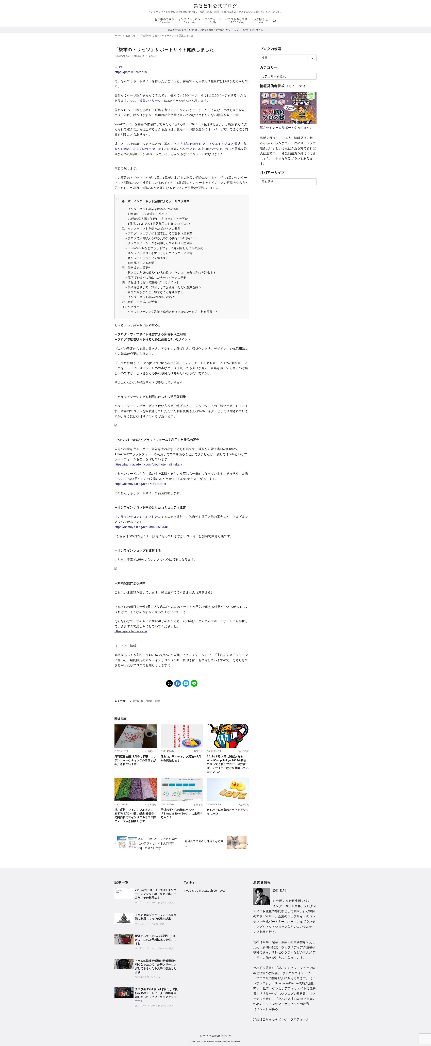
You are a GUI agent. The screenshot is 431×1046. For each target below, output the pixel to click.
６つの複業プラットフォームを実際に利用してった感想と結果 (156, 916)
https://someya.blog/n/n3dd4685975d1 (141, 527)
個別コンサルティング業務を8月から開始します (181, 758)
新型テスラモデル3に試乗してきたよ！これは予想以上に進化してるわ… (156, 939)
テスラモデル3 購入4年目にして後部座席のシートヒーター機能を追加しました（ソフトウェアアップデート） (156, 995)
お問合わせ (261, 21)
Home (118, 35)
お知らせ (131, 35)
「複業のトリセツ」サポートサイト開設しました (166, 35)
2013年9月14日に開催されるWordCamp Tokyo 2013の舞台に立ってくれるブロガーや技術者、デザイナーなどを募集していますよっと (227, 764)
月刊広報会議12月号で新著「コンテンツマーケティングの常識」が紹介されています (135, 760)
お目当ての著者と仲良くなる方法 (204, 843)
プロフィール (213, 21)
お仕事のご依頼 (164, 21)
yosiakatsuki (214, 1041)
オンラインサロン (189, 21)
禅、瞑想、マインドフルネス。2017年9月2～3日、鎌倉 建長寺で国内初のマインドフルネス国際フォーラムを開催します (135, 815)
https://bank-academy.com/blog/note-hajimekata (148, 464)
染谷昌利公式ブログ (215, 5)
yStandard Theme (198, 1041)
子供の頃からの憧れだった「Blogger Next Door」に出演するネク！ (182, 813)
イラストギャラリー (237, 21)
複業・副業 (153, 701)
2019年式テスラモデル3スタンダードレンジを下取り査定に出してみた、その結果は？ (156, 893)
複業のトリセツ (150, 100)
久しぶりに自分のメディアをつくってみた (227, 811)
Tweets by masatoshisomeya (204, 890)
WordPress (235, 1041)
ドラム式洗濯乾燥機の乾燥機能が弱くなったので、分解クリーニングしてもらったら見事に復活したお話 (156, 966)
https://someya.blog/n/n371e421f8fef (140, 484)
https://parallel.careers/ (130, 72)
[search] (312, 58)
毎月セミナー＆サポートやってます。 (286, 127)
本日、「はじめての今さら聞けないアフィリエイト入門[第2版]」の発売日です (157, 843)
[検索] (274, 21)
